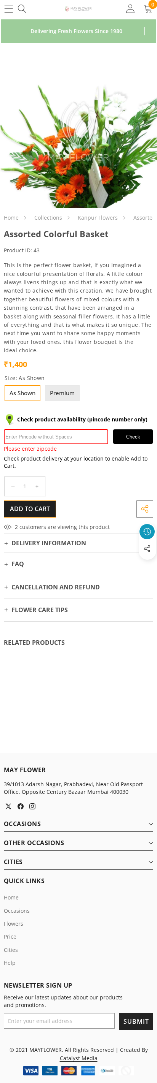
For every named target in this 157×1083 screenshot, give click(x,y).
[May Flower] (78, 9)
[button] (147, 566)
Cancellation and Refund (55, 587)
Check (133, 437)
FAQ (17, 564)
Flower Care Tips (39, 610)
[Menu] (8, 8)
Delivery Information (48, 543)
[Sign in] (130, 8)
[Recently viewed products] (147, 531)
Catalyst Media (79, 1058)
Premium (62, 393)
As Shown (22, 393)
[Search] (21, 8)
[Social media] (147, 548)
